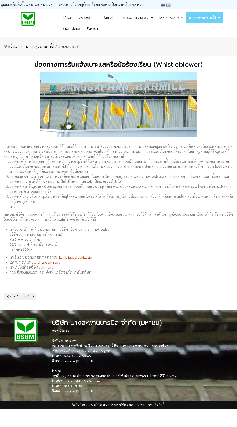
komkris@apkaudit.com (75, 257)
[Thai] (163, 4)
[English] (168, 4)
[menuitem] (67, 17)
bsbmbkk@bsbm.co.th (78, 361)
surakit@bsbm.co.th (47, 262)
